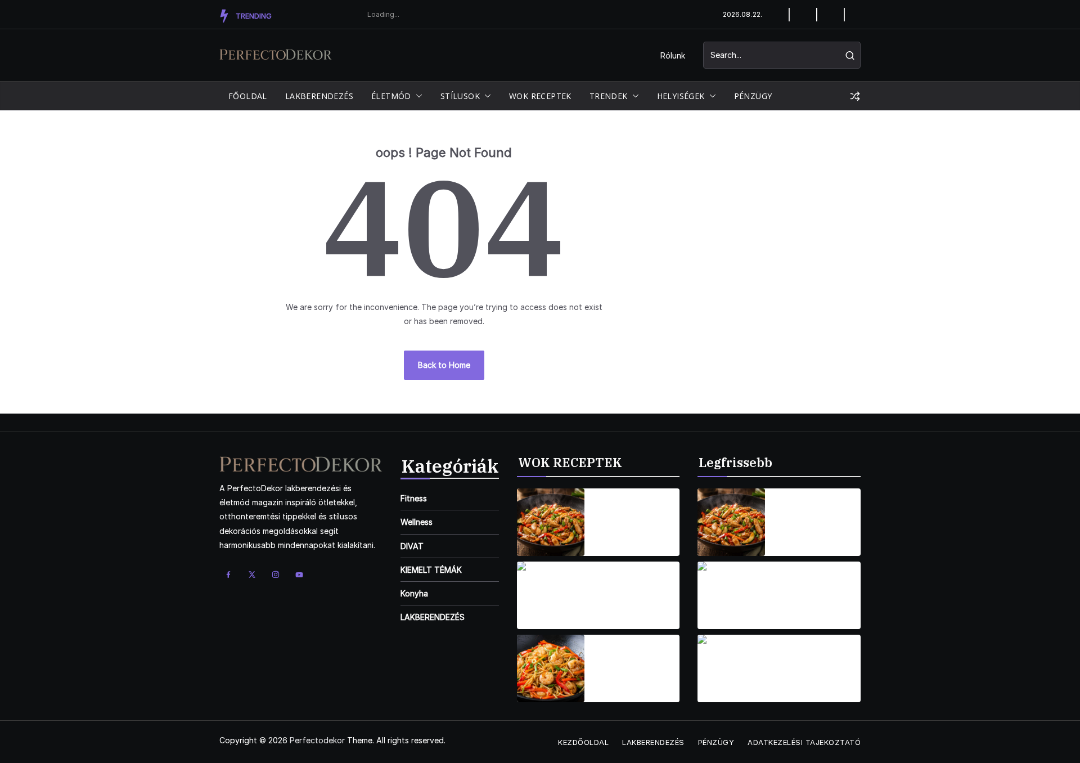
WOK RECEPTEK (540, 96)
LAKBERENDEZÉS (319, 96)
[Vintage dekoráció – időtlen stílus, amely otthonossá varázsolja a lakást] (731, 595)
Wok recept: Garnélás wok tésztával (622, 661)
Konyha (414, 593)
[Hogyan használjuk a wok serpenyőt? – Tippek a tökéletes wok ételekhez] (731, 522)
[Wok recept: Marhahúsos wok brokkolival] (550, 595)
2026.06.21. (794, 684)
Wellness (416, 522)
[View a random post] (855, 96)
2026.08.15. (613, 538)
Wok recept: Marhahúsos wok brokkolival (629, 588)
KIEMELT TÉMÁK (431, 570)
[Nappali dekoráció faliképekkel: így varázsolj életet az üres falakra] (731, 668)
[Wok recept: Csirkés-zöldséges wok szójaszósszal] (550, 522)
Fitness (413, 498)
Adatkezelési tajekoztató (804, 742)
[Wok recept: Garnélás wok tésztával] (550, 668)
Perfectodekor (317, 740)
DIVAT (412, 546)
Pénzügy (716, 742)
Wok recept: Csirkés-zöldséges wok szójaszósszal (631, 515)
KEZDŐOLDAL (583, 742)
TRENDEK (609, 96)
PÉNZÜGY (753, 96)
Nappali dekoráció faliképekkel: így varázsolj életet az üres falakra (812, 661)
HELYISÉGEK (681, 96)
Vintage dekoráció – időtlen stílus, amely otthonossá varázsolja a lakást (815, 588)
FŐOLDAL (247, 96)
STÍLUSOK (460, 96)
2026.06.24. (795, 611)
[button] (416, 96)
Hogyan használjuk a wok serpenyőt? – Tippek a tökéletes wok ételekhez (814, 515)
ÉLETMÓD (391, 96)
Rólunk (672, 55)
